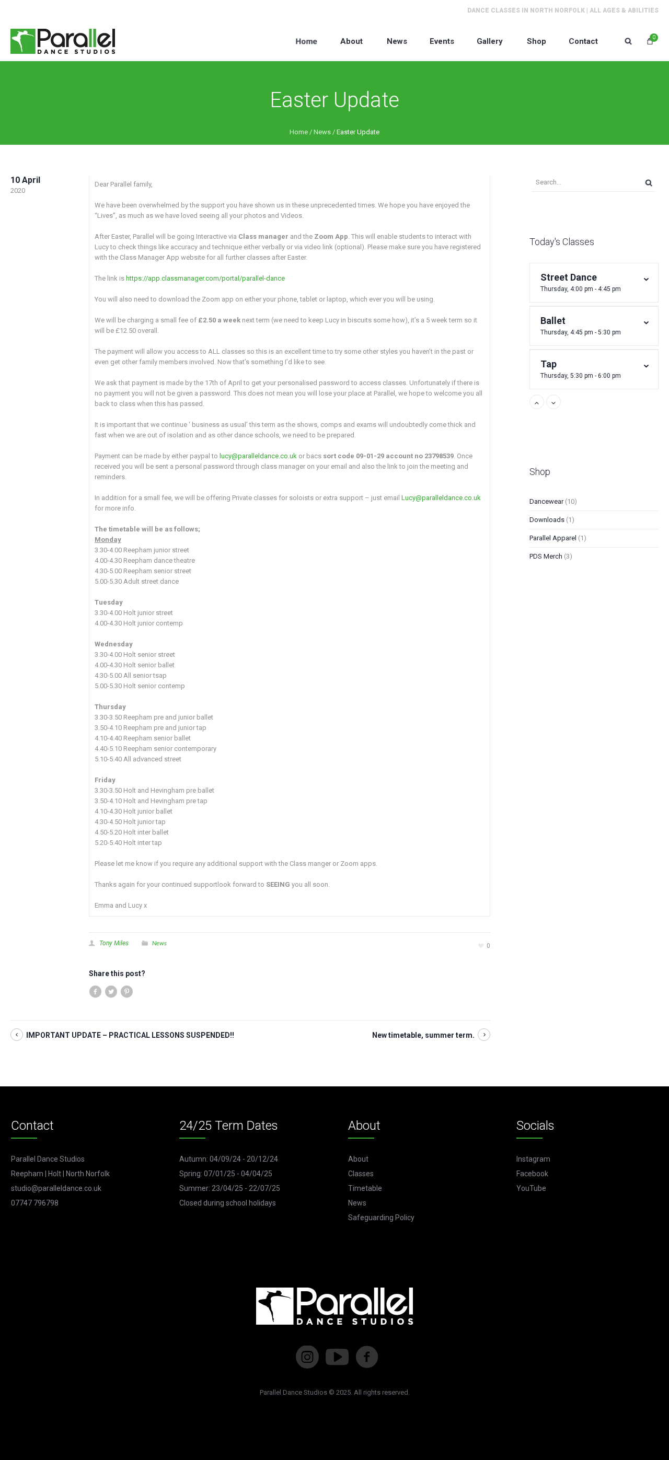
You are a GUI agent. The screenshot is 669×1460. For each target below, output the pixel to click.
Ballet (580, 325)
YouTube (531, 1188)
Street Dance (580, 282)
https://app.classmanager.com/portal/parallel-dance (205, 278)
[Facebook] (366, 1357)
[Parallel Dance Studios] (62, 41)
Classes (361, 1173)
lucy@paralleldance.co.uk (258, 456)
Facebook (532, 1173)
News (322, 132)
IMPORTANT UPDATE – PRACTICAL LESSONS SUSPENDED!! (130, 1035)
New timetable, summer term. (423, 1035)
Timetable (365, 1188)
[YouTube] (337, 1357)
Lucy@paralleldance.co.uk (441, 498)
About (358, 1159)
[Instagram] (307, 1357)
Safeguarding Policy (381, 1217)
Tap (580, 368)
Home (299, 132)
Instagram (533, 1159)
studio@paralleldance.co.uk (56, 1188)
